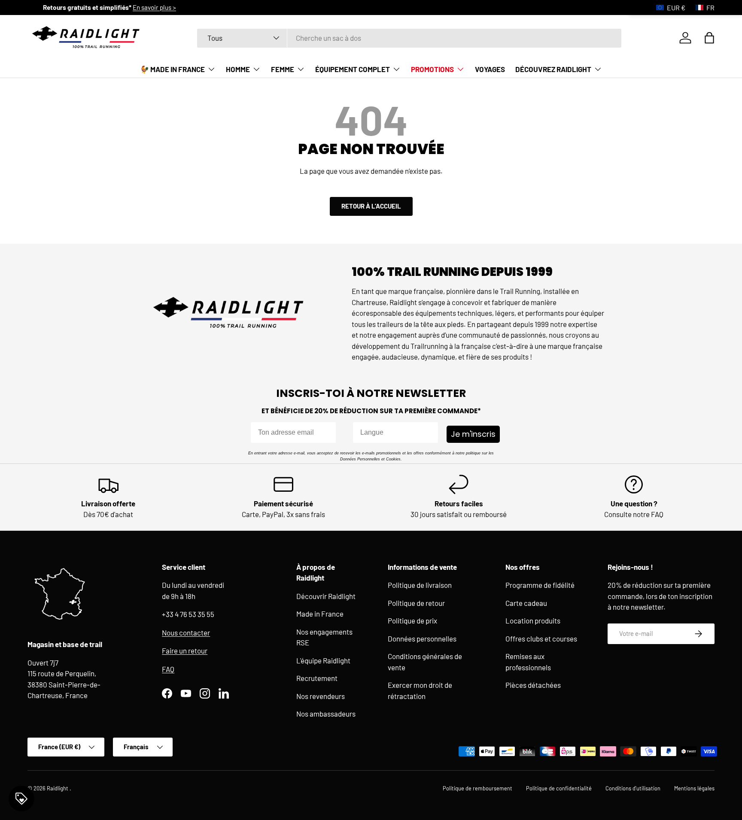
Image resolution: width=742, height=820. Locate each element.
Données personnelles (422, 638)
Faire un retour (184, 650)
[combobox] (409, 37)
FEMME (282, 69)
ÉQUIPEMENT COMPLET (352, 69)
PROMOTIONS (432, 69)
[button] (709, 37)
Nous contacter (186, 632)
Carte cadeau (526, 603)
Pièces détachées (533, 685)
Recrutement (317, 678)
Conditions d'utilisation (632, 788)
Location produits (532, 620)
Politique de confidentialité (559, 788)
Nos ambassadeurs (326, 713)
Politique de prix (412, 620)
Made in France (320, 613)
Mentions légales (694, 788)
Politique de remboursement (477, 788)
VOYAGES (490, 69)
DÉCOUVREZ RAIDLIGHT (553, 69)
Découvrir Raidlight (326, 596)
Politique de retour (416, 603)
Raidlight (58, 788)
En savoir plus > (416, 7)
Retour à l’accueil (371, 206)
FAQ (168, 669)
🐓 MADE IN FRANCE (172, 69)
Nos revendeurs (320, 696)
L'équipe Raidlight (323, 660)
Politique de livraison (420, 585)
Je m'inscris (473, 434)
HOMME (238, 69)
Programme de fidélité (540, 585)
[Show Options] (430, 432)
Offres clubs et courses (541, 638)
